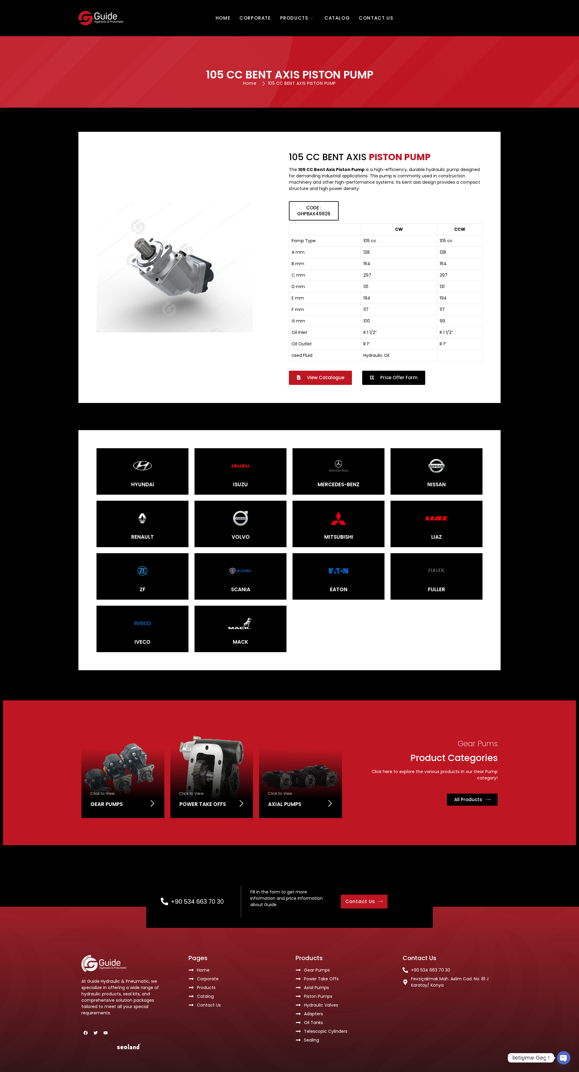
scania (240, 589)
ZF (142, 589)
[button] (314, 210)
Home (223, 18)
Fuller (436, 589)
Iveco (142, 641)
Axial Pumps (284, 804)
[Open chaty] (563, 1057)
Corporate (255, 18)
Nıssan (436, 484)
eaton (338, 589)
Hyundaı (142, 484)
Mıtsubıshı (338, 537)
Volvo (241, 537)
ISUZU (240, 484)
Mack (240, 641)
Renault (142, 537)
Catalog (337, 18)
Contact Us (376, 18)
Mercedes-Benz (338, 484)
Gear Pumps (106, 804)
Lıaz (436, 537)
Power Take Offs (202, 804)
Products (294, 18)
